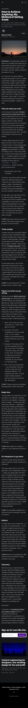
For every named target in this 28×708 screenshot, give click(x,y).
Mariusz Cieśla (6, 35)
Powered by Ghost (14, 696)
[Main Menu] (25, 2)
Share (23, 33)
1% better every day (13, 246)
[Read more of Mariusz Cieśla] (3, 31)
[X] (14, 692)
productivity (5, 8)
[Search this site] (22, 2)
